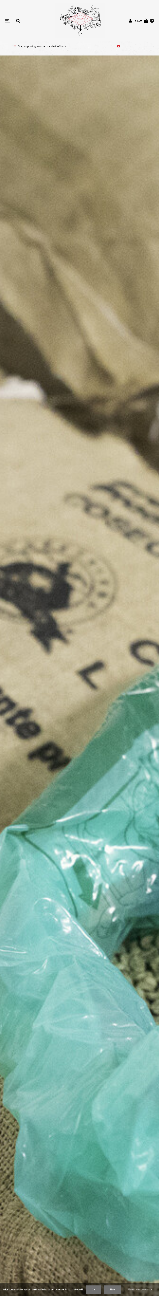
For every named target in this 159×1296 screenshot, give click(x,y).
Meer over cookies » (140, 1289)
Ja (93, 1289)
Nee (112, 1289)
